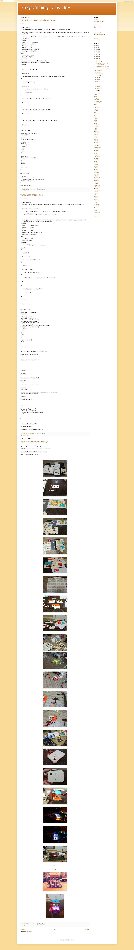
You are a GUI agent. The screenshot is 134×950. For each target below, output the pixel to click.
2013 (97, 60)
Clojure (96, 117)
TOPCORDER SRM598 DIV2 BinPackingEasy (38, 20)
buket (96, 110)
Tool (96, 202)
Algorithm (97, 98)
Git (95, 129)
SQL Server (97, 197)
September (99, 74)
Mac (96, 152)
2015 (97, 56)
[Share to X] (41, 189)
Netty (96, 167)
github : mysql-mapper (100, 34)
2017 (97, 52)
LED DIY (97, 145)
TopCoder (26, 190)
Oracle (96, 175)
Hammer (97, 132)
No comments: (33, 189)
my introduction (98, 32)
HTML (96, 134)
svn (96, 199)
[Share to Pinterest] (44, 189)
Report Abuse (97, 216)
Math (96, 153)
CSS (96, 118)
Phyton (96, 178)
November (99, 70)
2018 (97, 51)
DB (96, 120)
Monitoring (97, 158)
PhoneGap (97, 177)
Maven (96, 155)
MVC (96, 161)
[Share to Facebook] (42, 189)
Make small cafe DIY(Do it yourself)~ (34, 442)
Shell (96, 194)
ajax (96, 96)
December (99, 61)
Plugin (96, 182)
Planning (97, 180)
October (98, 72)
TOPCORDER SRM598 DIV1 (31, 195)
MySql (96, 164)
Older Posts (86, 929)
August (98, 75)
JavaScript (97, 140)
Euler (96, 128)
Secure (96, 193)
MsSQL (96, 159)
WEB (96, 210)
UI (95, 207)
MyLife (96, 163)
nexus (96, 169)
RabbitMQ (97, 186)
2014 (97, 58)
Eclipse (96, 125)
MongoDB (97, 156)
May (98, 81)
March (98, 84)
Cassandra (97, 114)
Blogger (72, 940)
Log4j (96, 148)
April (98, 83)
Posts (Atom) (29, 931)
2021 (97, 45)
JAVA (96, 139)
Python (96, 183)
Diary (96, 121)
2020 (97, 47)
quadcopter (97, 185)
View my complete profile (99, 21)
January (98, 88)
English (96, 126)
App (96, 106)
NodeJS (97, 172)
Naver (96, 166)
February (99, 86)
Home (55, 929)
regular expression (99, 190)
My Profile (97, 39)
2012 (97, 90)
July (98, 77)
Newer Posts (23, 929)
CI (95, 115)
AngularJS (97, 102)
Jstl (96, 144)
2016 (97, 54)
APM (96, 104)
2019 (97, 49)
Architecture (97, 107)
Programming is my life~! (46, 7)
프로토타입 (97, 212)
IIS (95, 136)
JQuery (96, 142)
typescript (97, 205)
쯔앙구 (97, 19)
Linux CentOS (98, 147)
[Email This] (38, 189)
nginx (96, 171)
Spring (96, 196)
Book (96, 109)
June (98, 79)
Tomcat (96, 201)
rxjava (96, 191)
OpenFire (97, 174)
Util (96, 209)
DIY (24, 925)
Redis (96, 188)
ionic (96, 137)
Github (96, 131)
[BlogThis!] (39, 189)
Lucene (96, 150)
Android (97, 99)
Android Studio (98, 101)
